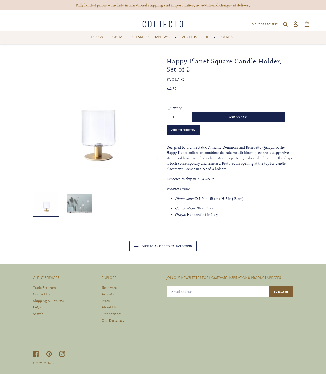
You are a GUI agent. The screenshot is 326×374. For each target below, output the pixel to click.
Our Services (111, 314)
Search (38, 314)
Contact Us (41, 294)
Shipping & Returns (48, 301)
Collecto (49, 363)
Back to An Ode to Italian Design (166, 246)
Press (106, 301)
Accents (108, 294)
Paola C (175, 79)
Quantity (175, 108)
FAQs (37, 307)
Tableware (109, 288)
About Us (109, 307)
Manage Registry (265, 24)
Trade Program (44, 288)
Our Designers (113, 320)
